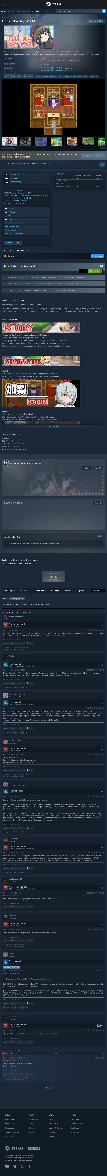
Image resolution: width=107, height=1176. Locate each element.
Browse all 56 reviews (53, 1088)
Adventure (53, 76)
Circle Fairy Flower (72, 68)
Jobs (31, 1124)
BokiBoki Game (60, 70)
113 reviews (23, 785)
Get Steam (75, 1119)
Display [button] (80, 591)
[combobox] (79, 11)
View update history (12, 223)
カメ (10, 783)
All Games (6, 18)
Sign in (4, 163)
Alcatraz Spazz (15, 741)
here (47, 544)
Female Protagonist (41, 76)
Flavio (11, 656)
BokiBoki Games (46, 70)
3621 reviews (13, 956)
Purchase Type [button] (24, 591)
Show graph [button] (96, 591)
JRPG (19, 76)
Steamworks (10, 1128)
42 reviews (12, 743)
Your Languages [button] (15, 599)
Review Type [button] (8, 591)
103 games (12, 785)
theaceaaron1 (14, 1017)
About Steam (10, 1119)
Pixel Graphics (83, 76)
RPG (60, 76)
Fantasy (92, 76)
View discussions (11, 230)
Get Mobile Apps (77, 1124)
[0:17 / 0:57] (53, 108)
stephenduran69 (15, 879)
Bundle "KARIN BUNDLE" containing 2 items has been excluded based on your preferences (39, 290)
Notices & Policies (56, 1128)
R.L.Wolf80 (13, 839)
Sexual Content (10, 76)
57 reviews (12, 659)
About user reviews (10, 564)
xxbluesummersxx (16, 616)
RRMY (11, 953)
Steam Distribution (12, 1132)
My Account (75, 1132)
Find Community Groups (14, 233)
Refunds (52, 1137)
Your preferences (25, 564)
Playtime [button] (68, 591)
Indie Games (15, 18)
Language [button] (40, 591)
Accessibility (53, 1124)
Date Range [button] (54, 591)
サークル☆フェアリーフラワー (52, 68)
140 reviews (23, 697)
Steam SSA (9, 1124)
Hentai (31, 76)
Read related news (12, 226)
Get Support (75, 1128)
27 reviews (12, 918)
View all (99, 536)
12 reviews (12, 882)
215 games (12, 697)
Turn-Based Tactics (70, 76)
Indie (26, 193)
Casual (25, 76)
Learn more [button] (97, 256)
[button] (5, 11)
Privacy (51, 1119)
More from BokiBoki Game (26, 463)
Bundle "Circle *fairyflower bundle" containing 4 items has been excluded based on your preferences (43, 284)
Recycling (33, 1132)
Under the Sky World (20, 201)
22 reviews (12, 841)
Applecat (12, 916)
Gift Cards (9, 1137)
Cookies (52, 1132)
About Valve (33, 1119)
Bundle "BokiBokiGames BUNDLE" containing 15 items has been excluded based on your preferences (43, 277)
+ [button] (97, 76)
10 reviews (12, 619)
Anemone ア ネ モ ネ (17, 694)
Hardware (32, 1128)
